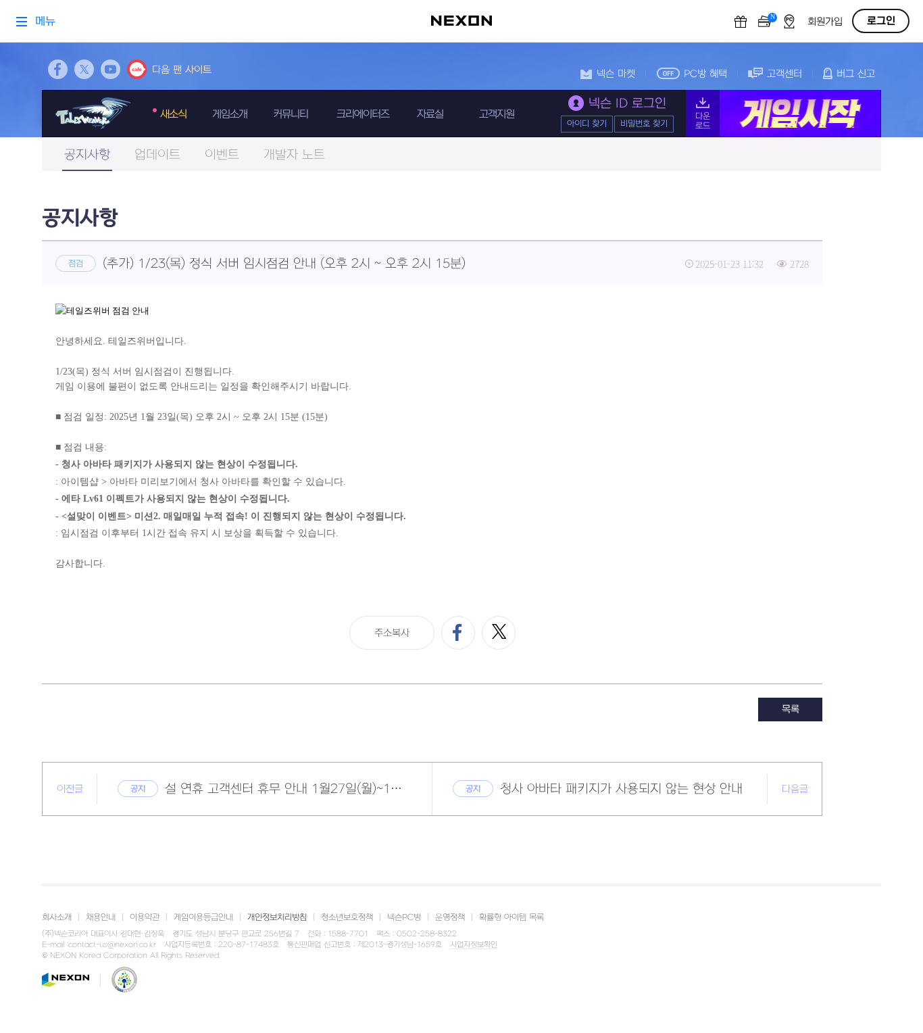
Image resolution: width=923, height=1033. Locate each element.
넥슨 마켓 (616, 74)
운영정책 (450, 917)
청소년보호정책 (347, 917)
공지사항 (87, 155)
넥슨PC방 (404, 917)
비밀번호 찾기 (644, 123)
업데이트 (157, 155)
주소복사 (391, 633)
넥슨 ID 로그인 (627, 104)
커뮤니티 (290, 114)
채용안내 (101, 917)
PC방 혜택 (705, 74)
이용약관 (144, 917)
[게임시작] (783, 113)
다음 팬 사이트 (181, 70)
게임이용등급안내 (203, 917)
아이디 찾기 (587, 123)
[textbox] (432, 438)
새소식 (173, 114)
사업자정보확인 (473, 945)
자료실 (430, 114)
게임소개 (229, 114)
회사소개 (57, 917)
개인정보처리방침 (277, 917)
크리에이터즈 (362, 114)
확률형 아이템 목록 (511, 917)
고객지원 (496, 114)
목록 (790, 709)
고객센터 (784, 74)
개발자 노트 (294, 155)
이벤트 (222, 155)
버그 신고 (856, 74)
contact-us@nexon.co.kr (112, 944)
